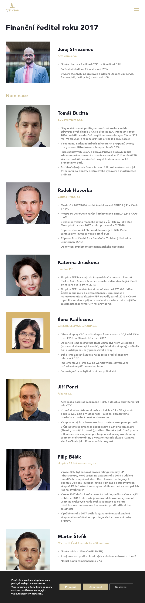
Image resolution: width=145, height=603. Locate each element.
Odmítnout (95, 587)
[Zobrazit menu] (136, 8)
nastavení (37, 593)
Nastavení (121, 587)
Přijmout (70, 587)
